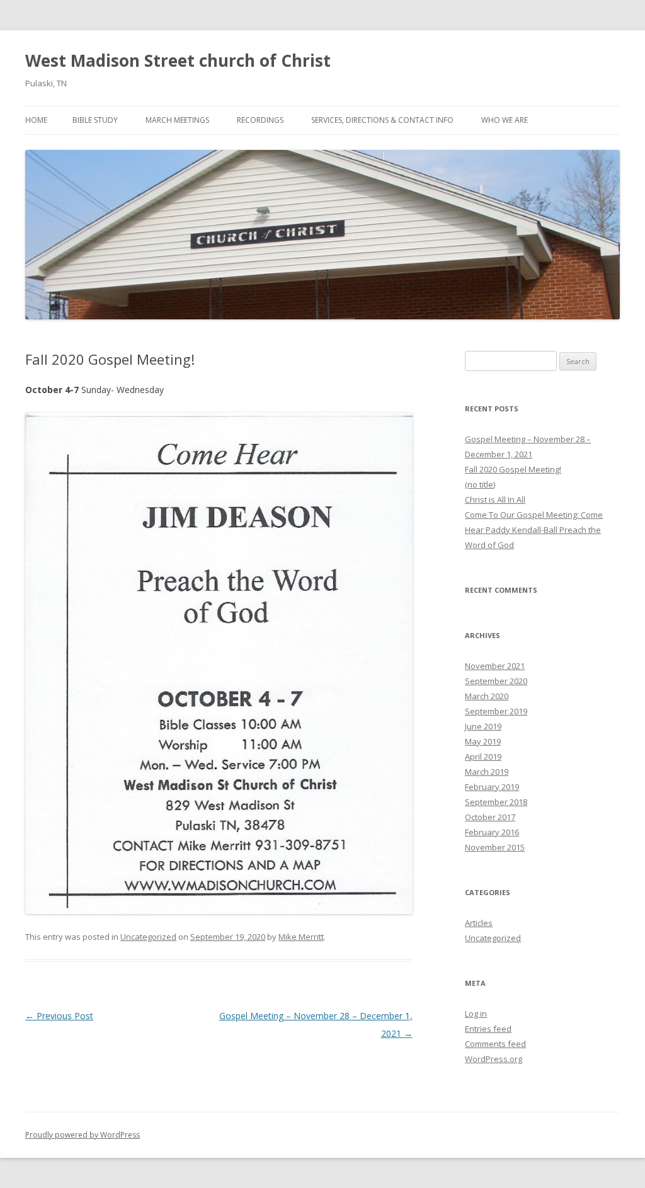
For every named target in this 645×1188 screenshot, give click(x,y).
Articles (479, 922)
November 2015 (495, 847)
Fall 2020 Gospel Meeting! (513, 469)
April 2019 (483, 756)
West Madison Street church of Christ (178, 60)
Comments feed (495, 1043)
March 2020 (486, 696)
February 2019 (492, 786)
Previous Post (59, 1016)
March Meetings (177, 120)
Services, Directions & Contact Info (382, 120)
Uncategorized (148, 936)
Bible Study (95, 120)
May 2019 (483, 741)
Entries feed (488, 1028)
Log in (476, 1013)
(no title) (480, 484)
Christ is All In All (495, 499)
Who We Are (504, 120)
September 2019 (496, 711)
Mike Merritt (301, 936)
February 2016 (492, 832)
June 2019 (483, 726)
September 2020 (496, 681)
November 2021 (495, 665)
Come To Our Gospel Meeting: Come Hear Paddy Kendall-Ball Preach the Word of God (534, 530)
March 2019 (486, 771)
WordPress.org (493, 1059)
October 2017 (490, 817)
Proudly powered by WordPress (82, 1134)
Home (36, 120)
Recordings (260, 120)
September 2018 (496, 802)
